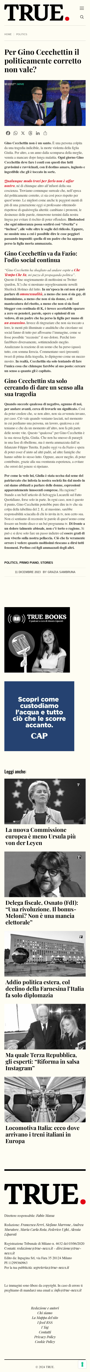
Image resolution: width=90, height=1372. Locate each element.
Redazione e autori (45, 1308)
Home (8, 34)
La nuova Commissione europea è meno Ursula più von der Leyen (40, 836)
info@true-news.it (67, 1290)
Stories (46, 562)
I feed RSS (45, 1322)
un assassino (14, 322)
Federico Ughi (58, 1229)
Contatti (45, 1332)
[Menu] (82, 8)
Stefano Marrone (58, 1224)
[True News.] (36, 12)
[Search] (82, 17)
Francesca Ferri (32, 1224)
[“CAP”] (39, 715)
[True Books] (37, 670)
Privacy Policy (45, 1336)
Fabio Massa (45, 1215)
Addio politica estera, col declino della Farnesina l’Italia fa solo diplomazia (44, 988)
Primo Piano (29, 562)
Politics (21, 34)
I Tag (44, 1327)
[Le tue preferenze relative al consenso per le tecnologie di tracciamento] (82, 1364)
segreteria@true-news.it (51, 1267)
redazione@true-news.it (35, 1248)
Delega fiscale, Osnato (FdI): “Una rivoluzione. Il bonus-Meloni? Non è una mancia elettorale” (41, 912)
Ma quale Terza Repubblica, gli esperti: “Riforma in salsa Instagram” (42, 1061)
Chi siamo (44, 1312)
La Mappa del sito (45, 1317)
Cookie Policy (45, 1341)
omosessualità (31, 294)
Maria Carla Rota (33, 1229)
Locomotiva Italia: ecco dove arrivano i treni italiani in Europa (42, 1134)
